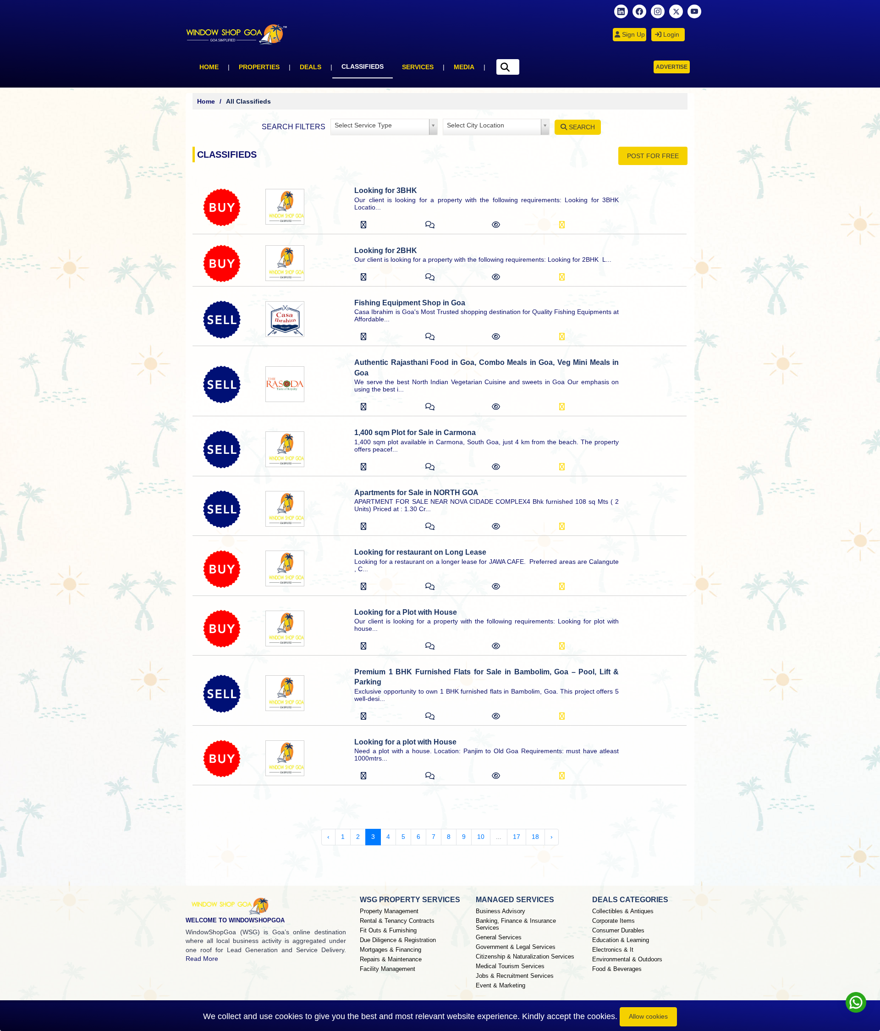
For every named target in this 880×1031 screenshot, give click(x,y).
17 (516, 836)
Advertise (672, 67)
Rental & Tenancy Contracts (397, 920)
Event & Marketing (500, 985)
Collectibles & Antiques (623, 911)
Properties (259, 67)
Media (464, 67)
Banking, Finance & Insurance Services (516, 924)
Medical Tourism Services (510, 966)
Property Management (389, 911)
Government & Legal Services (516, 946)
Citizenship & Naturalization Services (525, 956)
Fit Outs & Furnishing (388, 930)
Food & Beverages (617, 968)
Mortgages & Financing (390, 949)
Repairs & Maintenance (391, 959)
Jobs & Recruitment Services (515, 975)
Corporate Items (613, 920)
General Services (499, 937)
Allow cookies (648, 1016)
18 (535, 836)
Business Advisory (500, 911)
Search (581, 127)
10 (480, 836)
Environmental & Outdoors (627, 959)
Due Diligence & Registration (398, 940)
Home (209, 67)
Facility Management (387, 968)
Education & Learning (620, 940)
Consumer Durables (618, 930)
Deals (310, 67)
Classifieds (362, 66)
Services (418, 67)
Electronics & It (612, 949)
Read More (202, 958)
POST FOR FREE (653, 156)
